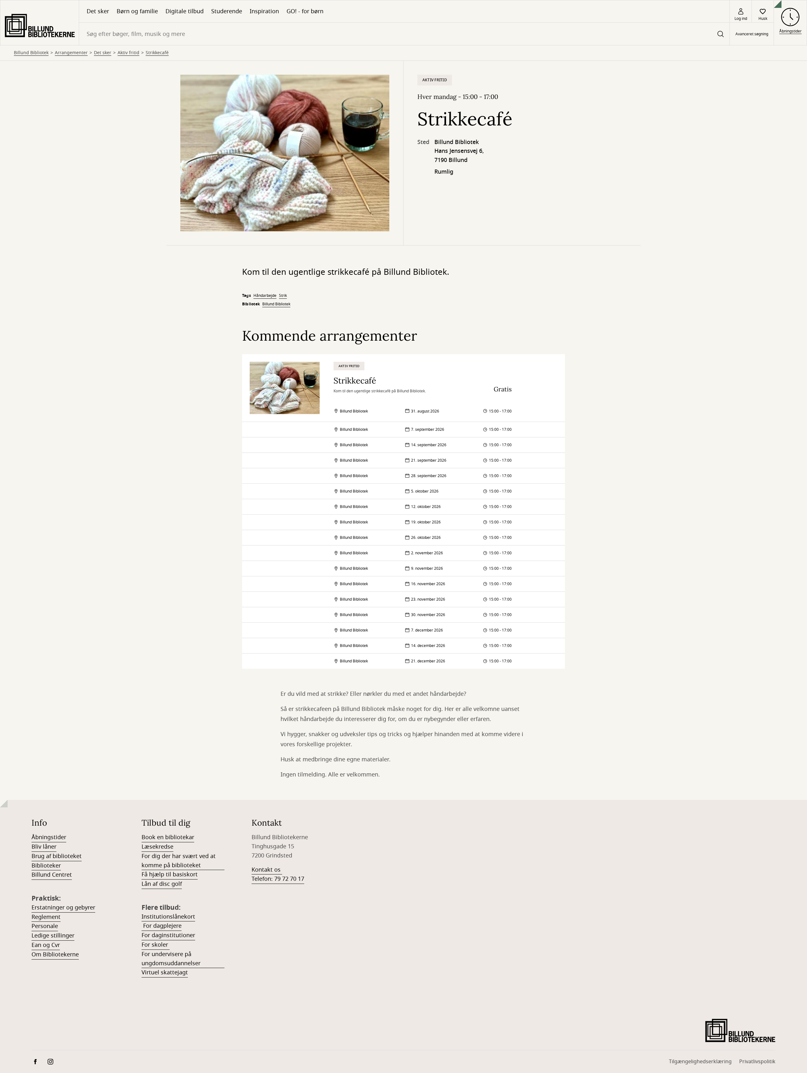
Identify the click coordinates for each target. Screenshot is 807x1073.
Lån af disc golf (162, 884)
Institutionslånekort (168, 917)
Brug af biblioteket (57, 856)
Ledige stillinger (53, 936)
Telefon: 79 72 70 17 (278, 879)
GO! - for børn (305, 11)
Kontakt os (267, 870)
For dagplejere (162, 926)
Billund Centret (52, 875)
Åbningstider (49, 837)
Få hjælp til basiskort (170, 874)
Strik (283, 295)
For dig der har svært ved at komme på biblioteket (179, 860)
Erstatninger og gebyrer (63, 907)
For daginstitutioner (168, 935)
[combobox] (404, 34)
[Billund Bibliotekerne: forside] (39, 22)
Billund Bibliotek (31, 52)
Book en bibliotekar (168, 837)
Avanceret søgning (751, 34)
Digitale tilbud (184, 11)
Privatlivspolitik (757, 1061)
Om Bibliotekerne (55, 954)
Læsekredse (157, 847)
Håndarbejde (264, 295)
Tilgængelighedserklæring (700, 1061)
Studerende (226, 11)
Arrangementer (71, 52)
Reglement (46, 917)
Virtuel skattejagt (165, 972)
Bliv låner (44, 847)
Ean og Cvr (46, 945)
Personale (45, 926)
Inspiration (264, 11)
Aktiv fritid (128, 52)
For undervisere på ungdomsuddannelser (171, 958)
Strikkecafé (157, 52)
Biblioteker (46, 866)
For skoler (156, 945)
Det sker (98, 11)
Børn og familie (137, 11)
